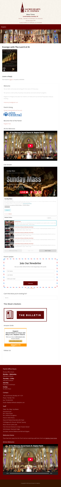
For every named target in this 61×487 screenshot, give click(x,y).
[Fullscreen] (56, 473)
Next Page (48, 250)
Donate (7, 210)
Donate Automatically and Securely (13, 110)
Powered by (8, 213)
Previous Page (13, 250)
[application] (30, 459)
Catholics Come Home (51, 438)
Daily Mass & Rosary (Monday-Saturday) (24, 227)
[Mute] (53, 473)
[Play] (5, 473)
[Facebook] (5, 355)
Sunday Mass (18, 221)
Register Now (7, 124)
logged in (11, 79)
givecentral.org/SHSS (27, 203)
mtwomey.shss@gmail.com (11, 102)
